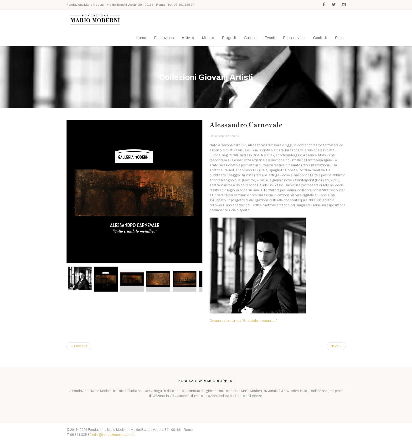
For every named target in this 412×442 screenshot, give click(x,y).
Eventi (269, 38)
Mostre (208, 38)
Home (141, 38)
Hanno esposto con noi (225, 136)
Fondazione (164, 38)
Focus (340, 38)
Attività (188, 38)
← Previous (79, 346)
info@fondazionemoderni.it (113, 435)
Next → (336, 346)
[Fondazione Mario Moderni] (95, 19)
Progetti (229, 38)
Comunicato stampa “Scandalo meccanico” (243, 321)
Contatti (320, 38)
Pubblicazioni (294, 38)
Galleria (250, 38)
